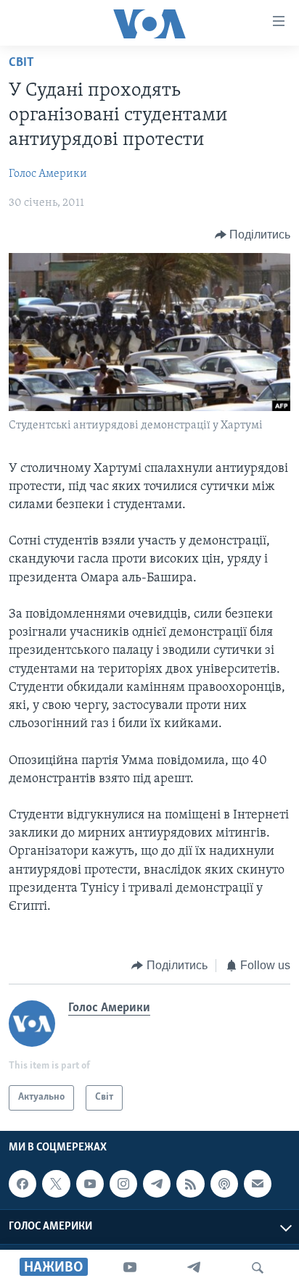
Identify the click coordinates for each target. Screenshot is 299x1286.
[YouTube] (129, 1268)
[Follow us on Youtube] (90, 1184)
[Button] (253, 234)
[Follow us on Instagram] (123, 1184)
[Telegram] (193, 1268)
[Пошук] (257, 1268)
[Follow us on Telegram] (157, 1184)
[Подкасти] (224, 1184)
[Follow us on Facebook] (22, 1184)
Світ (21, 63)
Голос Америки (48, 174)
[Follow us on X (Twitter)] (56, 1184)
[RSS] (190, 1184)
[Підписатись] (257, 1184)
